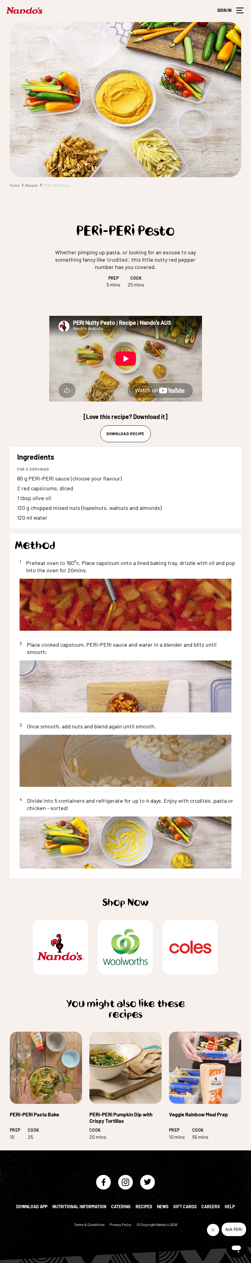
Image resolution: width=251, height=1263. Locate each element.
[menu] (240, 10)
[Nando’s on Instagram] (125, 1182)
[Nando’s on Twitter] (147, 1182)
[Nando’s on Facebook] (103, 1182)
